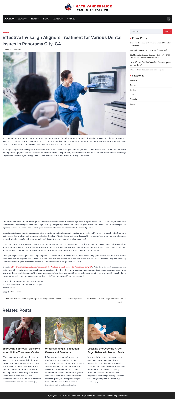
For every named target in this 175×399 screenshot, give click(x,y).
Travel (71, 19)
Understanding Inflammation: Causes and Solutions (62, 350)
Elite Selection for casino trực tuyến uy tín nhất (148, 50)
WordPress (123, 395)
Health (35, 19)
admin (7, 49)
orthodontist (15, 292)
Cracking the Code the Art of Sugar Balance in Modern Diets (106, 350)
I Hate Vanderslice (71, 395)
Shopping (58, 19)
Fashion (22, 19)
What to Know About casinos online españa (147, 70)
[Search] (169, 19)
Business (9, 19)
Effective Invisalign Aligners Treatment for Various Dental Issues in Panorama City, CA (51, 267)
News (46, 19)
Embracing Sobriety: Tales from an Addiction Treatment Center (21, 350)
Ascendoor (100, 395)
